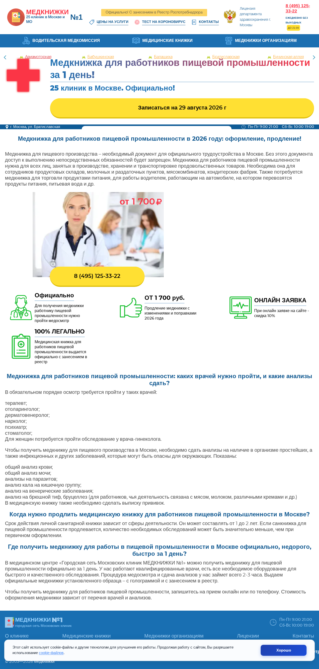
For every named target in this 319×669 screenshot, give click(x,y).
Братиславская (225, 57)
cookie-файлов (51, 653)
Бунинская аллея (288, 57)
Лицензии (248, 636)
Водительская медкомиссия (66, 40)
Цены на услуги (112, 22)
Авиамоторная (38, 57)
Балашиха (163, 57)
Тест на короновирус (163, 22)
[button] (314, 57)
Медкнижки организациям (266, 40)
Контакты (209, 22)
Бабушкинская (100, 57)
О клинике (17, 636)
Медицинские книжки (167, 40)
